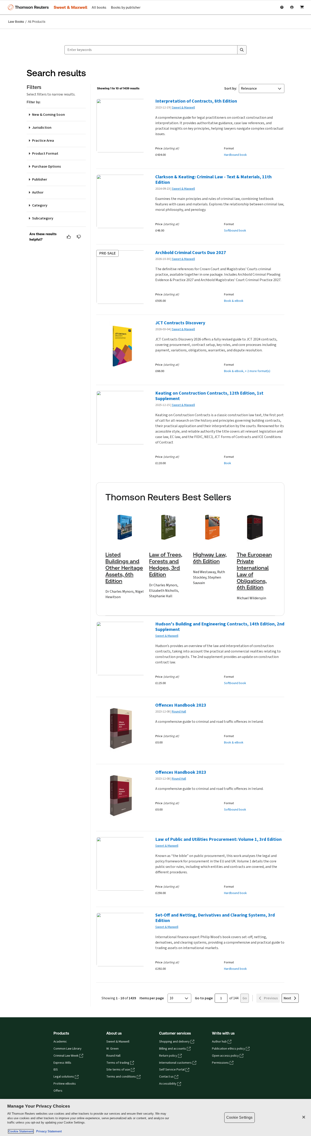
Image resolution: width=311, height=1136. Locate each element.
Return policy (168, 1056)
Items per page (152, 998)
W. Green (112, 1049)
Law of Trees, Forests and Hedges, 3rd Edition (165, 564)
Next (287, 998)
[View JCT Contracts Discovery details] (120, 347)
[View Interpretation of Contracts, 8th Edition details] (120, 125)
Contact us (166, 1077)
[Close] (304, 1117)
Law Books (16, 21)
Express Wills (62, 1063)
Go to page (204, 998)
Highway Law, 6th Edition (210, 558)
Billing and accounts (172, 1049)
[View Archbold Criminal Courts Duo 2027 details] (120, 277)
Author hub (219, 1042)
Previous (271, 998)
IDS (56, 1070)
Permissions (220, 1063)
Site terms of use (118, 1070)
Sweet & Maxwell (183, 107)
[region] (155, 1117)
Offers (58, 1091)
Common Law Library (68, 1049)
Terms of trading (117, 1063)
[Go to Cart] (301, 7)
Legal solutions (64, 1077)
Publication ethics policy (228, 1049)
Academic (60, 1042)
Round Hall (179, 711)
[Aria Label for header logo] (46, 7)
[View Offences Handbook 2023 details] (120, 729)
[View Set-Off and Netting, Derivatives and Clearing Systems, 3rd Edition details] (120, 939)
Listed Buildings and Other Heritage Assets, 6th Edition (124, 568)
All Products (36, 21)
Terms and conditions (121, 1077)
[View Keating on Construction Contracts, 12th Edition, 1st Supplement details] (120, 417)
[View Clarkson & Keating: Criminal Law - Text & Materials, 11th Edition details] (120, 201)
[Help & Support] (281, 7)
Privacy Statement (48, 1131)
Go (244, 998)
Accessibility (167, 1084)
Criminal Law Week (66, 1056)
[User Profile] (291, 7)
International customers (175, 1063)
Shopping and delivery (174, 1042)
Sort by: (230, 88)
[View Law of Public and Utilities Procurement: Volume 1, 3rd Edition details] (120, 864)
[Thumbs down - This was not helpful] (79, 237)
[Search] (241, 49)
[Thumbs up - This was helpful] (69, 237)
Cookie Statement (20, 1131)
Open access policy (225, 1056)
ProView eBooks (65, 1084)
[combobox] (151, 49)
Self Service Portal (172, 1070)
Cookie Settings (239, 1117)
